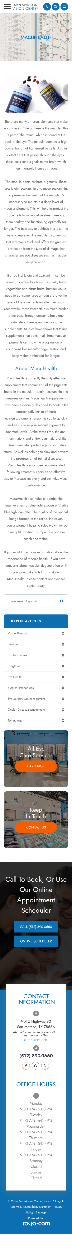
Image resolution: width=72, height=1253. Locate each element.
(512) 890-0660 (36, 1055)
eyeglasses (14, 666)
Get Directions (36, 1040)
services (13, 644)
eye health (15, 677)
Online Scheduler (36, 941)
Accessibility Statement (37, 1207)
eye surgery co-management (26, 698)
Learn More (36, 766)
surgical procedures (21, 688)
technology (15, 720)
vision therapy (17, 633)
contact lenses (17, 655)
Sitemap (41, 1212)
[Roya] (36, 1224)
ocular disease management (26, 709)
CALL (36, 926)
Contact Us (36, 827)
